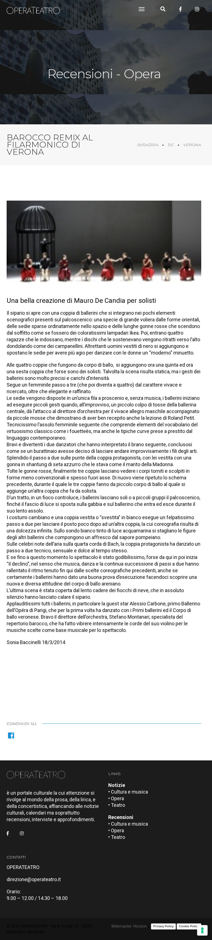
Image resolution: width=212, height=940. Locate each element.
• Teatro (116, 805)
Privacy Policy (163, 926)
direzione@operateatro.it (34, 879)
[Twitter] (189, 9)
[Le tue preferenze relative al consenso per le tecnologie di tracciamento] (202, 930)
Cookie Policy (189, 926)
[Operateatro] (36, 9)
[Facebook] (180, 9)
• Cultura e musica (128, 792)
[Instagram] (197, 9)
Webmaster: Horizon (129, 926)
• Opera (116, 798)
